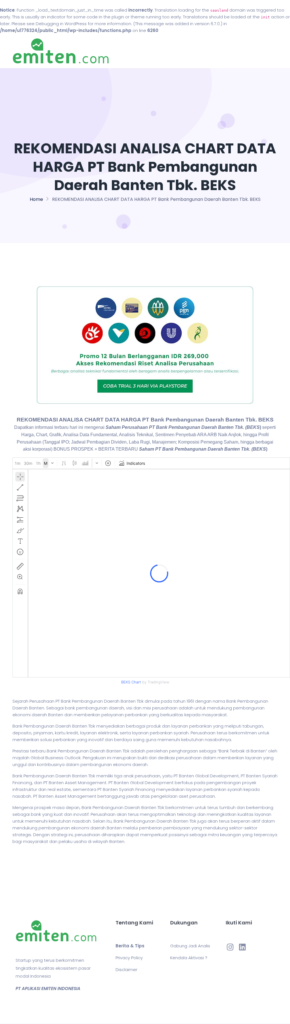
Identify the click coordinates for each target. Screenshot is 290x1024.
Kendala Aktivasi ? (188, 958)
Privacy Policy (129, 958)
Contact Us (204, 51)
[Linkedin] (242, 946)
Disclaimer (126, 970)
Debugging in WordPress (61, 24)
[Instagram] (230, 946)
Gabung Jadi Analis (190, 946)
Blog (179, 51)
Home (162, 51)
